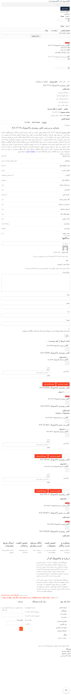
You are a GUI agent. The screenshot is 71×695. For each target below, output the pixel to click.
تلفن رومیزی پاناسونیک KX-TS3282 (55, 387)
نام (68, 311)
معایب (68, 303)
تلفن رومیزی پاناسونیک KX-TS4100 (55, 531)
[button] (67, 349)
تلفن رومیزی (53, 81)
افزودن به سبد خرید (63, 384)
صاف (48, 375)
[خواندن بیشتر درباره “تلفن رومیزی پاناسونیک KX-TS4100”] (67, 527)
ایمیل (67, 320)
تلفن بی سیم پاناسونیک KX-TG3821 (54, 425)
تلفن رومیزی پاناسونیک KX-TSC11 (55, 494)
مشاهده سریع (62, 349)
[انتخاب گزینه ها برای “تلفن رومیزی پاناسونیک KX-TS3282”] (67, 363)
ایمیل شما (20, 620)
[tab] (44, 122)
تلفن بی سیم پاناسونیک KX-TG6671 (54, 513)
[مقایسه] (57, 349)
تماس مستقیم (35, 36)
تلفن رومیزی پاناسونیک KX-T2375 (55, 406)
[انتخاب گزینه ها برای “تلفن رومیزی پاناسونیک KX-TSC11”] (67, 469)
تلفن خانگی (62, 81)
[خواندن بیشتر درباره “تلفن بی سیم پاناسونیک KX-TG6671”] (67, 509)
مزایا (68, 294)
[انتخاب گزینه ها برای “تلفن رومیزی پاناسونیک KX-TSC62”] (67, 435)
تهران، (52, 597)
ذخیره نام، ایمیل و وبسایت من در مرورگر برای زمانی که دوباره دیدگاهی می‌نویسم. (46, 331)
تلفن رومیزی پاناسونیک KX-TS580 (55, 353)
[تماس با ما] (66, 690)
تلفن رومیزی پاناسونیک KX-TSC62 (55, 459)
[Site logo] (64, 1)
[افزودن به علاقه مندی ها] (52, 349)
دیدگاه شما (66, 272)
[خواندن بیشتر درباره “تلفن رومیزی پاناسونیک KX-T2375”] (67, 402)
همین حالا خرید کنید (49, 384)
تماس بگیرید (66, 89)
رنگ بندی (66, 371)
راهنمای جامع (31, 151)
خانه (68, 81)
